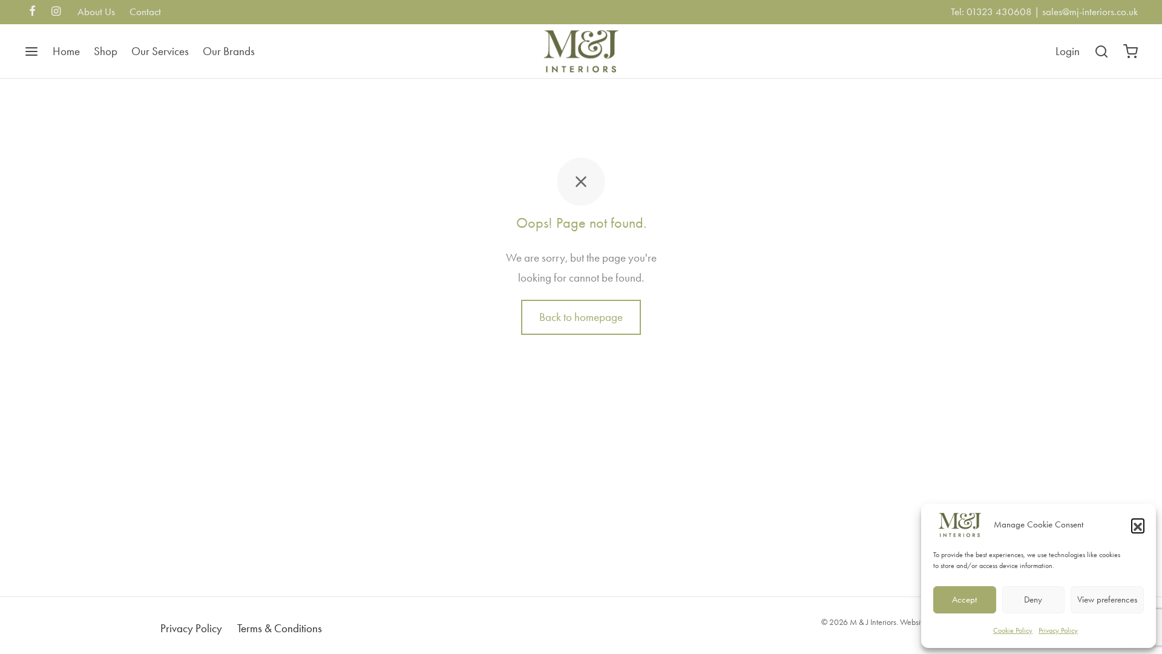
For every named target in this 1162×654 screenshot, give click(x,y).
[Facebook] (32, 12)
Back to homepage (581, 317)
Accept (964, 599)
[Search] (1101, 51)
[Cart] (1130, 51)
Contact (145, 11)
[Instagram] (56, 12)
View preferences (1107, 599)
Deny (1033, 599)
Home (66, 51)
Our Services (160, 51)
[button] (1138, 525)
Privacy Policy (1058, 630)
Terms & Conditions (279, 628)
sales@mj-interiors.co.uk (1090, 11)
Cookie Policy (1012, 630)
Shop (105, 51)
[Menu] (31, 51)
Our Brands (229, 51)
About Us (96, 11)
